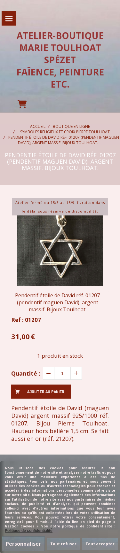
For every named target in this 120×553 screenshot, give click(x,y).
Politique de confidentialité (28, 530)
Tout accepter (100, 544)
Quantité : (25, 373)
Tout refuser (63, 544)
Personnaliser (23, 543)
